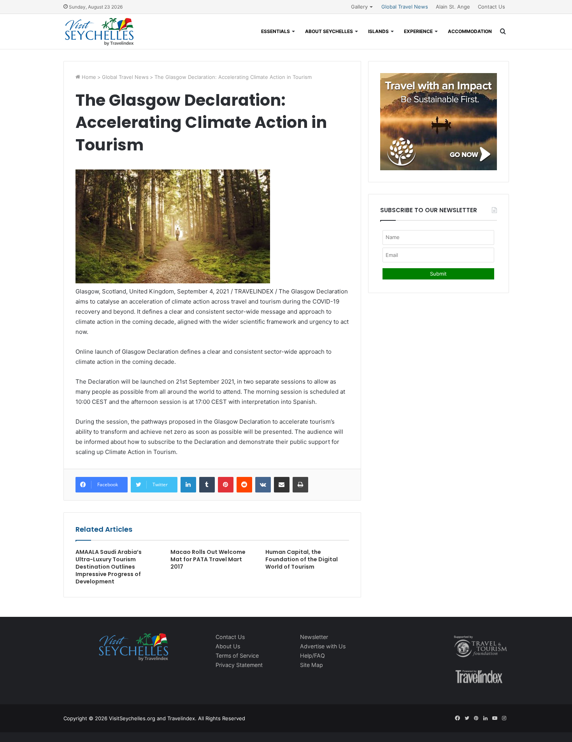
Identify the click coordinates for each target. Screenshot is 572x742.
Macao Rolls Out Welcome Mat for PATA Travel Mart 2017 (208, 559)
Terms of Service (237, 655)
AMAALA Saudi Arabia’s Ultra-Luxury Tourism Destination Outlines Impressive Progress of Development (108, 566)
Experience (418, 31)
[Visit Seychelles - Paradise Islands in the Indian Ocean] (99, 31)
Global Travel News (404, 6)
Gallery (359, 6)
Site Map (311, 665)
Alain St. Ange (453, 6)
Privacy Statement (239, 665)
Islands (378, 31)
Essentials (275, 31)
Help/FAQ (312, 655)
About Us (228, 646)
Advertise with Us (323, 646)
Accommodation (470, 31)
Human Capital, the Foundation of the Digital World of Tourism (301, 559)
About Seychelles (329, 31)
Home (88, 77)
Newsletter (314, 637)
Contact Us (491, 6)
